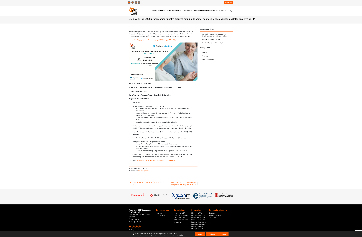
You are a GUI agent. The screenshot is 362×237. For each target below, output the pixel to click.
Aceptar (200, 234)
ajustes (181, 235)
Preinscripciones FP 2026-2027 (211, 39)
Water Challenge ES (208, 59)
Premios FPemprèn (198, 220)
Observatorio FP (179, 213)
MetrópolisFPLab (197, 213)
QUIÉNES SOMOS (157, 11)
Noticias (204, 52)
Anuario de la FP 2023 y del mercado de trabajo (180, 220)
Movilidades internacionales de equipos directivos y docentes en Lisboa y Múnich (214, 35)
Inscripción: (133, 40)
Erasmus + (213, 213)
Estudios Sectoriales (180, 215)
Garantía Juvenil (215, 215)
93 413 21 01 (135, 219)
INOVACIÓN (186, 11)
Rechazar (212, 234)
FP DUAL (221, 11)
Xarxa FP (212, 217)
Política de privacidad (136, 230)
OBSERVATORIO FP (173, 11)
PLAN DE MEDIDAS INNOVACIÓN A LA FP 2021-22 (145, 184)
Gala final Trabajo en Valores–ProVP (213, 43)
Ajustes (223, 234)
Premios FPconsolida (198, 222)
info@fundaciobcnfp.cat (138, 222)
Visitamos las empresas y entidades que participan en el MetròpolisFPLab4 (181, 184)
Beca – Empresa (197, 227)
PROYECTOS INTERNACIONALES (204, 11)
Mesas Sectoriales (197, 229)
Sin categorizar (143, 171)
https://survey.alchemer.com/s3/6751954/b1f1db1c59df (157, 40)
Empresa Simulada (198, 224)
